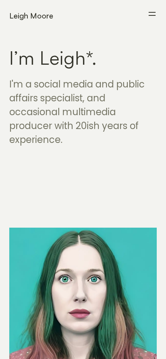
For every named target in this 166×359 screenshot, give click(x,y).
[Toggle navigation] (152, 14)
